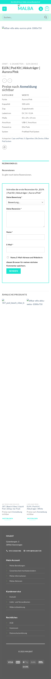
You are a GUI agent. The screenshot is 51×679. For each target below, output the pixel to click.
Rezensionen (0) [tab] (9, 163)
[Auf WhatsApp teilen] (4, 147)
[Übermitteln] (45, 17)
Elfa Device (32, 64)
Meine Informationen (18, 576)
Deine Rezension (14, 209)
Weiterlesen (7, 518)
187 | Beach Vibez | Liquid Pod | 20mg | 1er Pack (13, 507)
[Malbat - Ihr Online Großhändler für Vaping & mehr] (25, 9)
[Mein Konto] (41, 9)
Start (5, 64)
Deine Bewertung (14, 197)
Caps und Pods (17, 138)
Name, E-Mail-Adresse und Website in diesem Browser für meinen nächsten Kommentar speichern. (24, 261)
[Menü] (4, 9)
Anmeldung (28, 86)
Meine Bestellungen (17, 566)
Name (9, 232)
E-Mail (9, 244)
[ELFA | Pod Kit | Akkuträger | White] (38, 400)
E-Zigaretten (17, 64)
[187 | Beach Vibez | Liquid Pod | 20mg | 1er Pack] (13, 400)
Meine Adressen (16, 581)
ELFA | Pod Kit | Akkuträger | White (35, 507)
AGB (11, 623)
